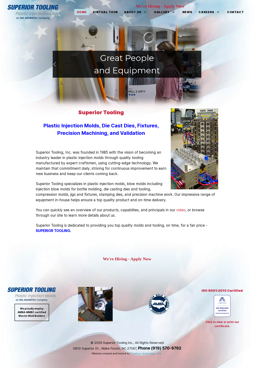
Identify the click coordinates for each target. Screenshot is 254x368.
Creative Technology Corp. (146, 353)
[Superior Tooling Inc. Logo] (33, 12)
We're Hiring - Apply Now (127, 258)
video (180, 210)
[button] (54, 64)
